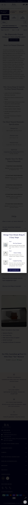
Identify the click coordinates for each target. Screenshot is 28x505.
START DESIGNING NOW (14, 270)
